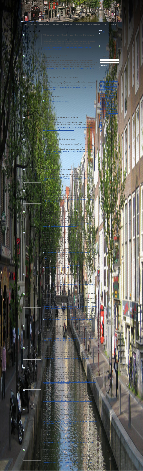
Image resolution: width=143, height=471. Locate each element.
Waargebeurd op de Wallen (110, 114)
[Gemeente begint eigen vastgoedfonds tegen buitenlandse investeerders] (68, 252)
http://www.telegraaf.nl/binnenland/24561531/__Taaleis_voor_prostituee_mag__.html (68, 442)
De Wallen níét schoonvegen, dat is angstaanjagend (59, 139)
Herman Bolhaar (104, 92)
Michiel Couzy (110, 97)
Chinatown (106, 84)
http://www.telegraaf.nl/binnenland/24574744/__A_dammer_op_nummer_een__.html (68, 358)
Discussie (106, 86)
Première (112, 103)
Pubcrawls (109, 105)
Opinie (109, 101)
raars (46, 258)
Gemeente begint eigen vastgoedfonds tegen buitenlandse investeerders (66, 233)
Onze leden (55, 25)
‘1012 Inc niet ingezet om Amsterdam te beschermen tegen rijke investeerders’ (69, 294)
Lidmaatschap (79, 25)
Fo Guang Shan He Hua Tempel (108, 88)
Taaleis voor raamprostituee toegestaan (56, 430)
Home (25, 25)
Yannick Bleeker (104, 116)
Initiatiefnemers (44, 25)
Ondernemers (103, 101)
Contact (113, 25)
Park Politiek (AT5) (107, 102)
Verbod (113, 112)
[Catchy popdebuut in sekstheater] (56, 101)
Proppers (102, 104)
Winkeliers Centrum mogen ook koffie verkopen (58, 450)
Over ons (33, 25)
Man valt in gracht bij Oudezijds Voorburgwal (57, 191)
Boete (111, 82)
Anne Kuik (102, 81)
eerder (74, 317)
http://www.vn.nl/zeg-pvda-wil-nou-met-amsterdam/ (78, 284)
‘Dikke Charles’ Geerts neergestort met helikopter (59, 390)
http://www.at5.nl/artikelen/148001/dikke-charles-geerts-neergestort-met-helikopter (67, 401)
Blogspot (111, 81)
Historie (111, 92)
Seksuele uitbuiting (110, 106)
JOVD (111, 93)
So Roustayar (110, 108)
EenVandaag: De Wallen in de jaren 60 (55, 56)
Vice (101, 114)
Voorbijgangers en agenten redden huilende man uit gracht (62, 169)
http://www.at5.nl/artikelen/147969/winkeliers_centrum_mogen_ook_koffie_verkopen (68, 462)
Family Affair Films (110, 87)
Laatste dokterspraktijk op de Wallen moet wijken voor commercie (64, 212)
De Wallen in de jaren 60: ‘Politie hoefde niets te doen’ (60, 77)
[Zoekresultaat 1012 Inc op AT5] (76, 265)
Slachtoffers (103, 108)
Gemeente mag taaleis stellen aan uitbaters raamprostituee (62, 409)
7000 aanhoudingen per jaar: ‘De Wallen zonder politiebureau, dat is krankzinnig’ (68, 35)
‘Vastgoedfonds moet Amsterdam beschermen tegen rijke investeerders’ (67, 326)
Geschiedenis (114, 90)
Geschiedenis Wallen (93, 25)
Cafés (115, 82)
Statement (107, 109)
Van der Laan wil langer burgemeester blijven (57, 368)
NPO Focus (111, 99)
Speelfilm (102, 109)
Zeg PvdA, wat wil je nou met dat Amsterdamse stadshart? (62, 274)
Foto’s (106, 25)
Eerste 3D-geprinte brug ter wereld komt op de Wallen (60, 117)
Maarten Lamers (108, 95)
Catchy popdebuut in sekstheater (53, 96)
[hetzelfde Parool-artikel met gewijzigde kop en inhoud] (68, 319)
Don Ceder (113, 86)
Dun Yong (102, 87)
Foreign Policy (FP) (105, 90)
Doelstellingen (67, 25)
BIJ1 (107, 81)
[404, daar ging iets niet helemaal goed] (56, 267)
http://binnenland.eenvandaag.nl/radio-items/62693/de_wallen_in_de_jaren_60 (70, 68)
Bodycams (107, 82)
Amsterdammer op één (50, 348)
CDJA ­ (102, 84)
